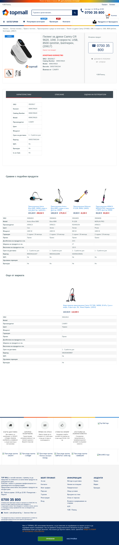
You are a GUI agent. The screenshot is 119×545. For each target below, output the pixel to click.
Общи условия (72, 491)
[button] (18, 73)
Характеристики (23, 94)
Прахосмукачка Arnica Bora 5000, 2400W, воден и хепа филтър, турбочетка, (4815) (37, 208)
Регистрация (45, 498)
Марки (96, 484)
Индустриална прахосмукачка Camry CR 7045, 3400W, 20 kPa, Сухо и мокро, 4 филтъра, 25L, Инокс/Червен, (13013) (87, 306)
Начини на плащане (74, 484)
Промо (96, 481)
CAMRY (55, 70)
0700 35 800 (94, 12)
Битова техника (15, 29)
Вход (42, 501)
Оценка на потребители (95, 94)
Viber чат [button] (33, 513)
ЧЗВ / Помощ (72, 510)
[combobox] (55, 12)
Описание (59, 94)
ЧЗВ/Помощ (6, 4)
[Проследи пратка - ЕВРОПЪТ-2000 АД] (62, 456)
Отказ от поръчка (73, 498)
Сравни (102, 62)
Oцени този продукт (49, 50)
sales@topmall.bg (15, 513)
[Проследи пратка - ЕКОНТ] (10, 456)
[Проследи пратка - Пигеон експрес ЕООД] (45, 458)
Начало (5, 29)
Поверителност (72, 488)
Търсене (44, 494)
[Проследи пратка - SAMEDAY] (80, 456)
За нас (43, 481)
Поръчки (44, 491)
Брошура (97, 488)
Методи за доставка (74, 481)
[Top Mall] (15, 12)
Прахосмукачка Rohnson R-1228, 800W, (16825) (82, 207)
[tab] (24, 94)
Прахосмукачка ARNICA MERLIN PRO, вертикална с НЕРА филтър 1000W (105, 208)
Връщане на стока (73, 494)
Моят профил (45, 488)
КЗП (68, 506)
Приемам (50, 539)
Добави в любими (102, 59)
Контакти (44, 484)
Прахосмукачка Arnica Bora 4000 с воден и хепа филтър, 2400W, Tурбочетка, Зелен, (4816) (60, 208)
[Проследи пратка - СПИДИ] (28, 456)
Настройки (72, 539)
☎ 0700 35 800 (101, 48)
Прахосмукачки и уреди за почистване (50, 29)
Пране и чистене (29, 29)
